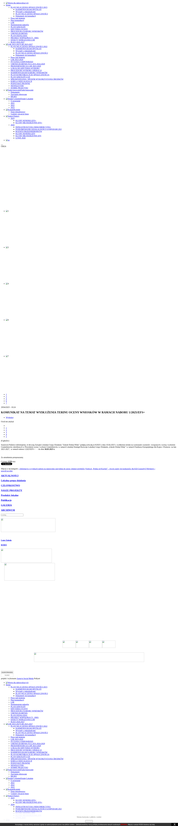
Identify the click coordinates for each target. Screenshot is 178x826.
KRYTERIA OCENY (19, 29)
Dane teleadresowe (18, 112)
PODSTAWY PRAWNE (20, 83)
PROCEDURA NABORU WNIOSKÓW (27, 31)
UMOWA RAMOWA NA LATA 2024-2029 (28, 64)
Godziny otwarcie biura (20, 114)
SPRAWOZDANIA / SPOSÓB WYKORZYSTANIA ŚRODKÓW (37, 79)
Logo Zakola (6, 540)
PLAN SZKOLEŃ (18, 27)
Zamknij (89, 821)
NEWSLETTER (17, 86)
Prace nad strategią (18, 18)
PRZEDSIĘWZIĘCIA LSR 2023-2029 (26, 66)
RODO (4, 545)
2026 (13, 125)
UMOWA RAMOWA (19, 33)
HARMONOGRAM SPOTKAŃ (28, 9)
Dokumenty (15, 92)
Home (8, 5)
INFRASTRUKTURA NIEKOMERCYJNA (33, 127)
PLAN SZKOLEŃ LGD (20, 77)
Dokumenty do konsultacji (25, 16)
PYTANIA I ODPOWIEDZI (22, 62)
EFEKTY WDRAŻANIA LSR (23, 40)
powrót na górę (7, 471)
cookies (72, 824)
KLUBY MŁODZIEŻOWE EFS (28, 136)
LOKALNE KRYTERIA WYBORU (25, 68)
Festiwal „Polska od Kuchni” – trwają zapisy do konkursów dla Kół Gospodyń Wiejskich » (120, 469)
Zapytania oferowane (19, 94)
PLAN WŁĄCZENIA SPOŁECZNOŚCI (31, 14)
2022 (13, 105)
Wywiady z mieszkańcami (25, 12)
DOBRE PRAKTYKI (19, 88)
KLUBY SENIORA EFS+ (25, 121)
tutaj (153, 824)
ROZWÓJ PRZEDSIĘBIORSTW (28, 131)
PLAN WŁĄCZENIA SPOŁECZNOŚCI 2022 (29, 46)
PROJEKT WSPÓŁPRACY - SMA (25, 38)
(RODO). (124, 824)
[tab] (89, 540)
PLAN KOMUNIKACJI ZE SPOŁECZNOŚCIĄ (30, 75)
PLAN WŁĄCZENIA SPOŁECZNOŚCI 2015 (29, 7)
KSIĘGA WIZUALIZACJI (21, 81)
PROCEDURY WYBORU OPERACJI (26, 70)
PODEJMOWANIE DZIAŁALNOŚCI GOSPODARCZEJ (38, 129)
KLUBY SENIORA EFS (25, 134)
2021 (13, 103)
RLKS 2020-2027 (18, 42)
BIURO (14, 97)
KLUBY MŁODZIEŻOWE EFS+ (28, 123)
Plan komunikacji (17, 20)
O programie (15, 101)
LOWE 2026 (20, 138)
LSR (12, 23)
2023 (13, 107)
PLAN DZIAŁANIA (19, 36)
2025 (13, 118)
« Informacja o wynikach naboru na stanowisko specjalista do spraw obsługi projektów (52, 469)
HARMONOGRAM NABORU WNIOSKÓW (29, 73)
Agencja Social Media (25, 678)
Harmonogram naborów (20, 25)
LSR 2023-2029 (17, 60)
